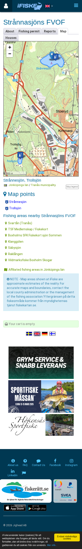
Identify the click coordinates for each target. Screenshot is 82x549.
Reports (50, 31)
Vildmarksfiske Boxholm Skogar (30, 260)
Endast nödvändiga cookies (67, 537)
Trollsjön (15, 208)
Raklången (15, 254)
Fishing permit (29, 31)
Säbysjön (14, 247)
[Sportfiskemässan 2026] (41, 396)
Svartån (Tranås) (20, 223)
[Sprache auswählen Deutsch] (45, 333)
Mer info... (52, 545)
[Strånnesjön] (55, 57)
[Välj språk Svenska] (29, 333)
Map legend (72, 187)
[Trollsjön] (20, 155)
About (9, 31)
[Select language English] (37, 333)
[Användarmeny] (6, 6)
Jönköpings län (18, 185)
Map (63, 31)
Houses (11, 38)
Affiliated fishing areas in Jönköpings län (37, 269)
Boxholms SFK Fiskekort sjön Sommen (35, 235)
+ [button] (9, 47)
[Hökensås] (41, 424)
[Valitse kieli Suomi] (53, 333)
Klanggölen (15, 241)
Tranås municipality (43, 185)
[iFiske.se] (29, 6)
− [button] (9, 53)
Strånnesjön (17, 202)
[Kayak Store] (41, 362)
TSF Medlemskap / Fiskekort (28, 229)
